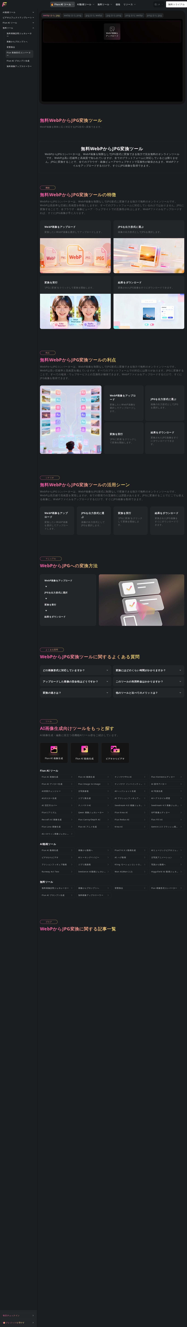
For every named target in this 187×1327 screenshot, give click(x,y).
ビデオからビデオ (115, 758)
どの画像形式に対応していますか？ (64, 670)
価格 (118, 4)
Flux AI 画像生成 (54, 758)
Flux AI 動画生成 (85, 758)
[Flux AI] (4, 4)
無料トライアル (176, 4)
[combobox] (158, 4)
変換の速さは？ (52, 692)
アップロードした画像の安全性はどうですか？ (70, 681)
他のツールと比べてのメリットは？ (137, 692)
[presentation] (112, 31)
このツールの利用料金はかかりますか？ (139, 681)
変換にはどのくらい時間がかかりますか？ (141, 670)
